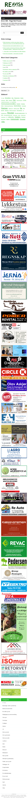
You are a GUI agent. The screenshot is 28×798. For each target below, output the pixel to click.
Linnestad (24, 105)
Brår (7, 100)
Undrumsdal (14, 119)
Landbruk (4, 740)
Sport (4, 67)
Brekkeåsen (3, 100)
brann (22, 98)
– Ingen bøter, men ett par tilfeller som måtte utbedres (14, 51)
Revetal (10, 113)
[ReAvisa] (14, 6)
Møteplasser (5, 752)
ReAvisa (7, 110)
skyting (19, 115)
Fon (14, 100)
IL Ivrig (24, 100)
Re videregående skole (8, 115)
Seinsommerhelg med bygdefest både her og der (13, 45)
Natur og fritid (5, 755)
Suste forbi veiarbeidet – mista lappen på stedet (13, 53)
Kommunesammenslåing (8, 104)
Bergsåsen (8, 98)
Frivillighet (5, 78)
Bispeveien (17, 98)
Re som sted (5, 73)
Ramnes (4, 108)
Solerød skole (23, 115)
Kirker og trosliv (6, 732)
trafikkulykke (11, 117)
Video (4, 787)
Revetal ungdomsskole (20, 113)
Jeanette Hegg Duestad (5, 102)
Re (21, 108)
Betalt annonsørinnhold (7, 708)
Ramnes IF (11, 108)
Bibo (12, 98)
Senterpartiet (15, 115)
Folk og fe (5, 717)
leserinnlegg (17, 106)
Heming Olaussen (19, 100)
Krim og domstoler (6, 735)
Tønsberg (17, 117)
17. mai (2, 98)
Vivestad (22, 119)
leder (4, 743)
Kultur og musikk (6, 65)
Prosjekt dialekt (6, 767)
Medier (4, 746)
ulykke (8, 119)
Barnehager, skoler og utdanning (10, 69)
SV (6, 117)
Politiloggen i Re (6, 62)
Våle (3, 122)
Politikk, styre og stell (7, 60)
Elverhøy (10, 100)
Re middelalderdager (7, 773)
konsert (18, 104)
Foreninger (5, 80)
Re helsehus (19, 110)
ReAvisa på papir (12, 110)
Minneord (4, 749)
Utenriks (4, 785)
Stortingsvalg (3, 117)
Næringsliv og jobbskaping (8, 75)
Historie (4, 726)
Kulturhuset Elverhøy (8, 105)
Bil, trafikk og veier (7, 71)
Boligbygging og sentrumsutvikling (10, 714)
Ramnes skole (16, 108)
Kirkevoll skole (13, 102)
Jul (10, 102)
